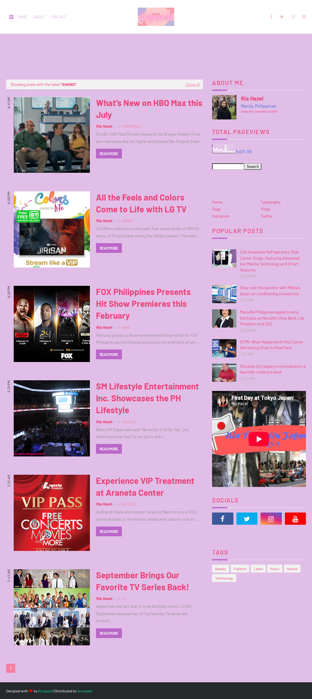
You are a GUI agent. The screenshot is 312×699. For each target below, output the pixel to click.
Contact (58, 17)
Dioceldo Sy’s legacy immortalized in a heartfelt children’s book (273, 369)
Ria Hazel (104, 126)
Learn (258, 568)
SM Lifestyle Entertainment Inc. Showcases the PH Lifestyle (147, 398)
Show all (193, 84)
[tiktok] (222, 534)
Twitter (267, 216)
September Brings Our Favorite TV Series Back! (142, 581)
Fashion (240, 568)
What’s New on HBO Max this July (149, 109)
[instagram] (293, 17)
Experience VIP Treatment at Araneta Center (145, 486)
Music (274, 568)
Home (22, 17)
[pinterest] (303, 17)
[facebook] (271, 17)
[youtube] (295, 519)
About (39, 17)
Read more (109, 153)
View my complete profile (259, 111)
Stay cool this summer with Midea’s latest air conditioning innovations (270, 290)
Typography (271, 202)
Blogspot (45, 691)
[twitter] (282, 17)
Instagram (221, 216)
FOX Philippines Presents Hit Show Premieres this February (143, 303)
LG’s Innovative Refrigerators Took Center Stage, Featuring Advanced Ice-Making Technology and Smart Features (270, 261)
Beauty (220, 568)
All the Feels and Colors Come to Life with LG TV (141, 203)
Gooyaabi (84, 691)
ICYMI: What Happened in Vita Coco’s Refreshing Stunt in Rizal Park (271, 344)
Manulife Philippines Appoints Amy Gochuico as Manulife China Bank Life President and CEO (272, 318)
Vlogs (265, 209)
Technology (224, 578)
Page (216, 209)
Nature (292, 568)
